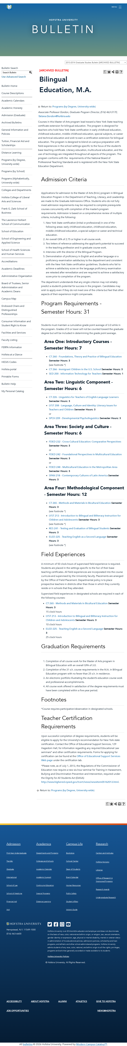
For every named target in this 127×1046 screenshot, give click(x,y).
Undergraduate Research (106, 897)
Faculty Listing (9, 340)
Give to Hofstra (106, 1001)
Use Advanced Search (14, 77)
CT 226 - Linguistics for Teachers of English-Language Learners (84, 397)
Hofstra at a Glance (12, 354)
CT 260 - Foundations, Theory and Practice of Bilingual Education (85, 356)
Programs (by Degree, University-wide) (74, 106)
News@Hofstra (106, 1010)
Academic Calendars (13, 100)
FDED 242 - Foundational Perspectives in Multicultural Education (85, 454)
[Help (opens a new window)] (121, 72)
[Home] (9, 7)
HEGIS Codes (9, 362)
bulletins (28, 1044)
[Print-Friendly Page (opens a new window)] (117, 72)
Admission (14, 844)
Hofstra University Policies (58, 956)
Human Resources (73, 885)
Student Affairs (72, 901)
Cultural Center (72, 861)
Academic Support (43, 877)
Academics (43, 844)
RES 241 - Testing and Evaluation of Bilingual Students (79, 528)
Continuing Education (45, 885)
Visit (8, 909)
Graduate (10, 869)
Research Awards (102, 889)
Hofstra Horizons (102, 862)
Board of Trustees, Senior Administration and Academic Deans (15, 287)
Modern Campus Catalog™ (91, 1044)
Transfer (10, 861)
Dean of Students (73, 869)
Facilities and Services (14, 332)
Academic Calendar (44, 869)
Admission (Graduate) (13, 115)
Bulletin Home (9, 86)
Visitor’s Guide (71, 909)
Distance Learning (11, 152)
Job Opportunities (18, 1010)
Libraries (99, 870)
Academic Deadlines (13, 269)
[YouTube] (68, 925)
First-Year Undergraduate (17, 853)
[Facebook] (56, 925)
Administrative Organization (17, 276)
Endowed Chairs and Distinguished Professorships (13, 310)
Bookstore (70, 853)
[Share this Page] (113, 72)
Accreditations (9, 261)
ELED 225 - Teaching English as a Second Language (77, 537)
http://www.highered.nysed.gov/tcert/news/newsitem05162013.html (80, 782)
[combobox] (96, 62)
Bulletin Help (9, 384)
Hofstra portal (9, 369)
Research (102, 844)
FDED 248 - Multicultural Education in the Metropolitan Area (83, 467)
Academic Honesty (12, 108)
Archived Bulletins (12, 122)
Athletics (81, 1001)
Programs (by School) (13, 171)
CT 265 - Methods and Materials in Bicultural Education (80, 503)
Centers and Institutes (104, 853)
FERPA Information (12, 347)
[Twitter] (50, 925)
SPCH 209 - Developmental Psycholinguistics (74, 418)
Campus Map (9, 298)
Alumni (62, 1001)
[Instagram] (62, 925)
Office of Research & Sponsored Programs (104, 880)
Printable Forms (10, 376)
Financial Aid (12, 901)
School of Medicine (14, 893)
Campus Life (74, 844)
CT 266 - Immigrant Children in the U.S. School (75, 369)
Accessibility (14, 1001)
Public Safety (71, 893)
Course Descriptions (13, 93)
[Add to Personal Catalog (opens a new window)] (109, 72)
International (12, 877)
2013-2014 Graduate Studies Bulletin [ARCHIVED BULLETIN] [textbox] (93, 62)
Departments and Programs (47, 853)
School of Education (12, 231)
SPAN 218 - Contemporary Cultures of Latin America (78, 475)
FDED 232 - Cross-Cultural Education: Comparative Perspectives (85, 441)
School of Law (12, 885)
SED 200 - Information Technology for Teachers (75, 373)
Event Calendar (72, 877)
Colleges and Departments (16, 190)
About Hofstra (40, 1001)
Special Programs (43, 893)
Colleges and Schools (44, 861)
